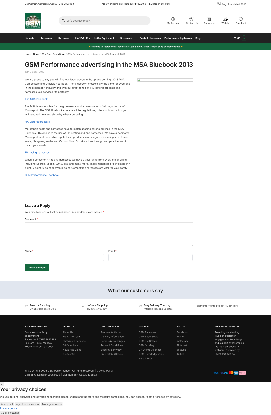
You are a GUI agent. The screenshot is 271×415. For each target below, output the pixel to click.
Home (28, 54)
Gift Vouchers (70, 345)
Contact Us (192, 23)
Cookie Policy (105, 370)
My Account (173, 23)
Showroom (209, 23)
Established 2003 (237, 4)
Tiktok (180, 354)
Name (29, 251)
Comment (31, 219)
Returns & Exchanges (113, 341)
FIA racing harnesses (37, 152)
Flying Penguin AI (224, 353)
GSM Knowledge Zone (151, 354)
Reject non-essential (27, 404)
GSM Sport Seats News (53, 54)
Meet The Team (72, 336)
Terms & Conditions (112, 345)
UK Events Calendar (150, 349)
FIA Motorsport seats (37, 121)
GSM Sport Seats (148, 336)
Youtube (181, 349)
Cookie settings (10, 412)
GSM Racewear (147, 332)
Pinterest (182, 345)
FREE (149, 3)
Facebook (182, 332)
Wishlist (225, 23)
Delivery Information (112, 336)
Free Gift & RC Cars (112, 354)
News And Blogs (72, 349)
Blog (223, 4)
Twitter (181, 336)
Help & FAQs (146, 358)
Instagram (182, 341)
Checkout (241, 23)
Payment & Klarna (111, 332)
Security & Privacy (111, 349)
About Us (68, 332)
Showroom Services (74, 341)
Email (112, 251)
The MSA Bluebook (36, 99)
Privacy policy (8, 408)
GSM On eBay (146, 345)
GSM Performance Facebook (42, 175)
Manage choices (52, 404)
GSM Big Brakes (148, 341)
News (36, 54)
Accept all (7, 404)
